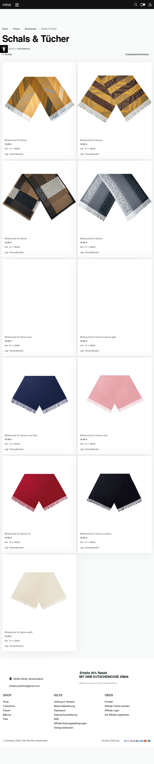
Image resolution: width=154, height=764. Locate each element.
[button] (4, 49)
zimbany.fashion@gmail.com (24, 686)
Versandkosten (16, 153)
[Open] (17, 4)
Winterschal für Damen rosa (94, 435)
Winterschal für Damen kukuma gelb (98, 336)
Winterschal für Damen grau (18, 336)
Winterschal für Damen (16, 140)
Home (5, 28)
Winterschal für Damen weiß (18, 632)
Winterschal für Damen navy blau (21, 435)
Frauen (16, 28)
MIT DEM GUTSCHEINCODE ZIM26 (103, 674)
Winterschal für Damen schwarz (96, 533)
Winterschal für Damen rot (17, 533)
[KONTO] (150, 4)
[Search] (135, 4)
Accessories (30, 28)
